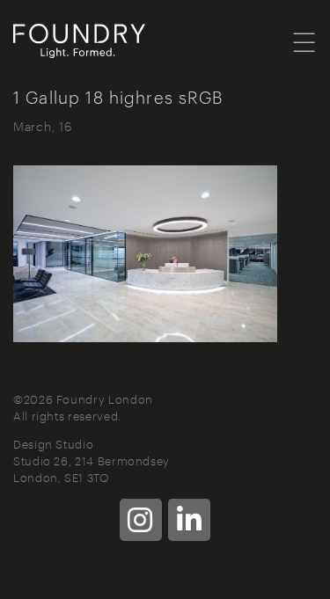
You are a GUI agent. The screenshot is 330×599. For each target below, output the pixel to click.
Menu (305, 41)
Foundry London (101, 41)
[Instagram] (141, 520)
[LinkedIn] (189, 520)
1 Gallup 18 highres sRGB (118, 96)
